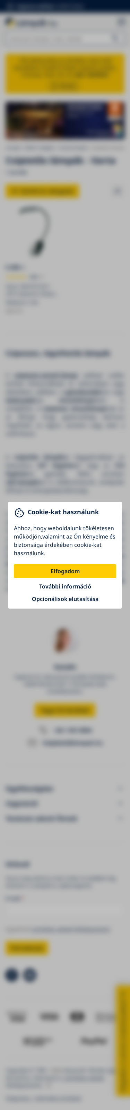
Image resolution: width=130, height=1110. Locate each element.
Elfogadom (65, 571)
